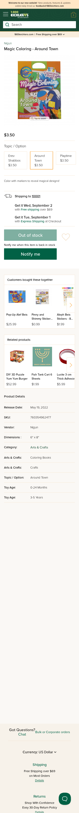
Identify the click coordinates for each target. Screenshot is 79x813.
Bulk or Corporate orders (52, 732)
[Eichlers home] (19, 14)
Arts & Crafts (39, 447)
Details (39, 780)
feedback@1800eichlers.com (50, 6)
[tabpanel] (39, 90)
